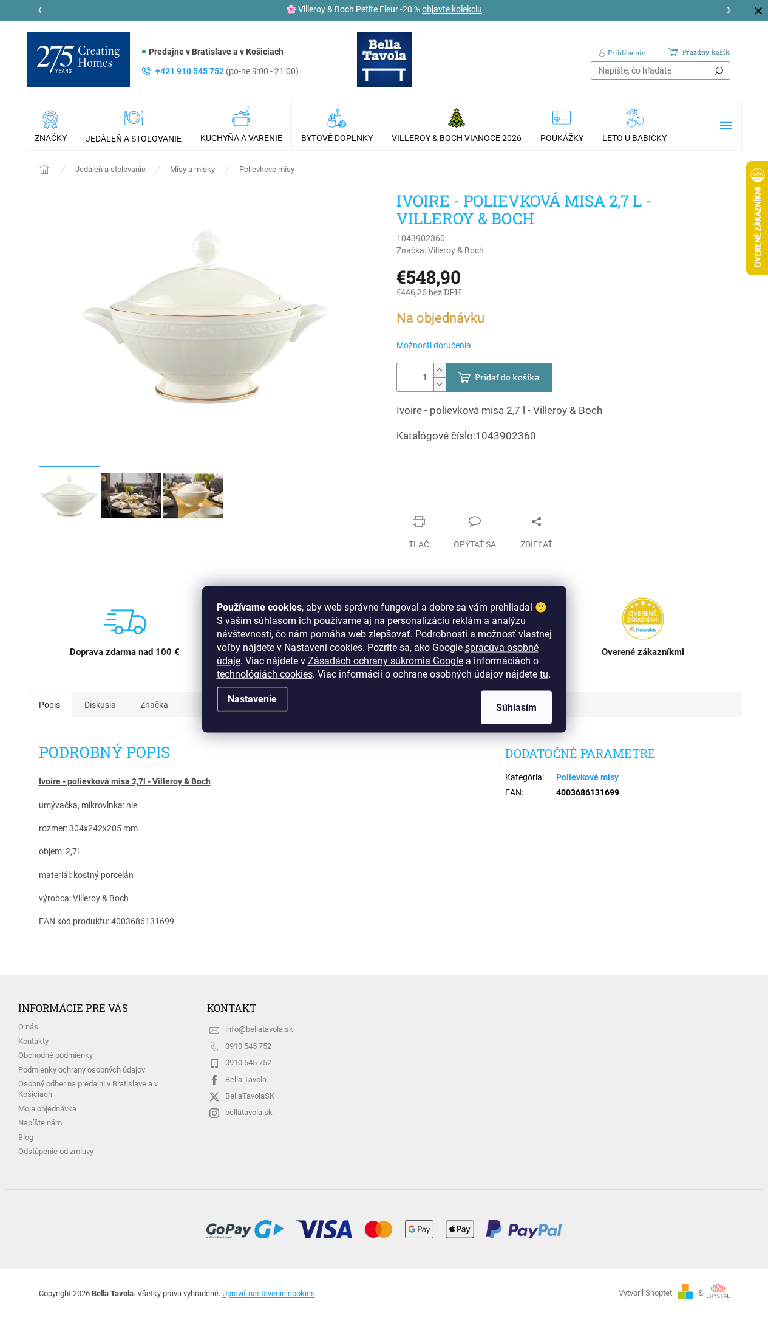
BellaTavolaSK (249, 1095)
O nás (28, 1026)
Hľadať (719, 70)
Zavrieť (421, 498)
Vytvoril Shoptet (645, 1292)
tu (544, 673)
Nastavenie (252, 698)
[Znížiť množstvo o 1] (439, 384)
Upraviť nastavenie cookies (268, 1293)
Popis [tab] (49, 705)
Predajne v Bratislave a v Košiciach (216, 52)
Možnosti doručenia (433, 345)
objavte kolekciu (452, 9)
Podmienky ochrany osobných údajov (81, 1069)
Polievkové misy (587, 777)
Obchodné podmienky (55, 1055)
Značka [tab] (154, 705)
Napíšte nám (40, 1122)
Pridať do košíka (507, 377)
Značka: (440, 250)
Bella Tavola (246, 1079)
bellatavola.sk (249, 1112)
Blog (25, 1137)
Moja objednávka (47, 1108)
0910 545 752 (248, 1046)
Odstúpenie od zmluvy (55, 1151)
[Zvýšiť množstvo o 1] (439, 370)
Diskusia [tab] (100, 705)
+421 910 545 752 (227, 71)
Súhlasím (516, 707)
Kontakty (33, 1041)
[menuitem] (51, 125)
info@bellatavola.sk (259, 1029)
